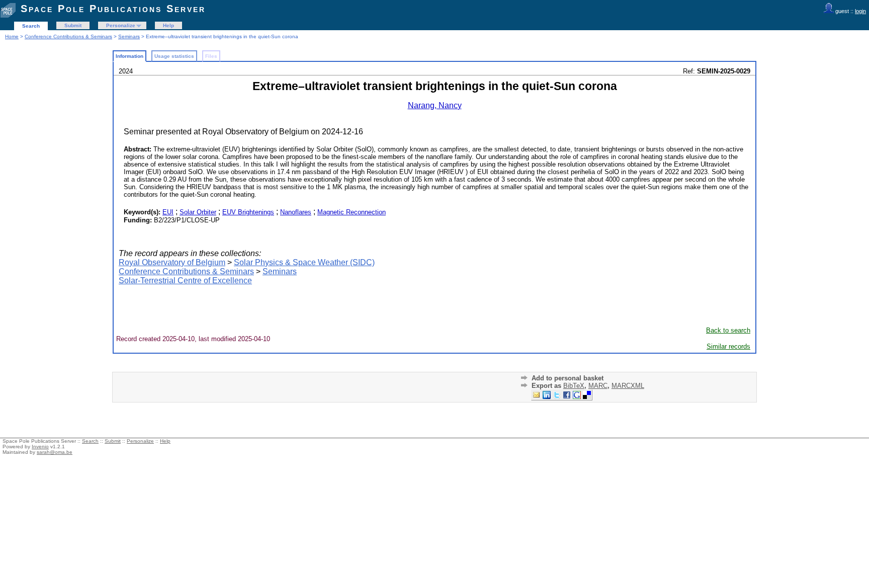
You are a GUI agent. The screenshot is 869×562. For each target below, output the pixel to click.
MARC (597, 385)
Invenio (40, 446)
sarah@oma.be (54, 452)
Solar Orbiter (198, 212)
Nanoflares (295, 212)
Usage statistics (174, 56)
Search (31, 26)
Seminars (129, 36)
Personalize (120, 25)
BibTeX (573, 385)
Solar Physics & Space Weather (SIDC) (304, 262)
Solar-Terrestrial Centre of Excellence (185, 280)
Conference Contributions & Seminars (68, 36)
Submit (72, 25)
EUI (167, 212)
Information (129, 56)
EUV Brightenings (248, 212)
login (860, 11)
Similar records (728, 346)
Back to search (728, 330)
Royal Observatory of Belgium (172, 262)
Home (12, 36)
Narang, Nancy (435, 105)
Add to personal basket (567, 378)
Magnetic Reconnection (351, 212)
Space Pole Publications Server (113, 8)
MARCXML (628, 385)
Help (168, 25)
